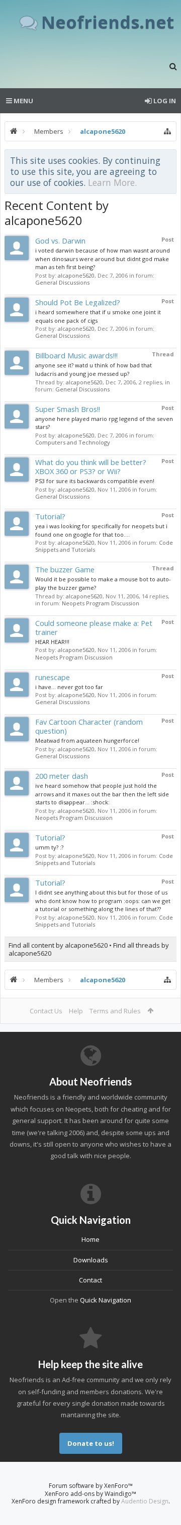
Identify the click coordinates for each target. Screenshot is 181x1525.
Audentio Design (144, 1501)
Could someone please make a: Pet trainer (93, 627)
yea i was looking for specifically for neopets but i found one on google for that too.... (101, 530)
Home (90, 1239)
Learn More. (112, 182)
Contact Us (46, 1010)
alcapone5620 (76, 275)
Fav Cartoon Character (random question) (89, 726)
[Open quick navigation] (167, 131)
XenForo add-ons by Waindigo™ (90, 1493)
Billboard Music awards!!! (76, 355)
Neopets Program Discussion (100, 603)
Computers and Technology (72, 442)
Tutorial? (50, 516)
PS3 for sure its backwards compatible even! (94, 481)
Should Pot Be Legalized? (77, 302)
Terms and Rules (115, 1010)
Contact (90, 1279)
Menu (22, 100)
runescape (52, 677)
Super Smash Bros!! (67, 409)
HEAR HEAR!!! (52, 641)
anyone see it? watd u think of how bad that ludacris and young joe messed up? (93, 369)
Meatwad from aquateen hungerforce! (87, 740)
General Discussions (62, 282)
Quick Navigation (105, 1299)
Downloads (90, 1259)
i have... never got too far (69, 687)
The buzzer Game (65, 569)
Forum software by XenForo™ (91, 1485)
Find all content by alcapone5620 (58, 945)
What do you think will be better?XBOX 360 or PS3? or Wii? (90, 466)
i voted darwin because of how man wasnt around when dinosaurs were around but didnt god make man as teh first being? (102, 259)
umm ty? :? (49, 847)
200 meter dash (61, 776)
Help (76, 1010)
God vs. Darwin (60, 241)
